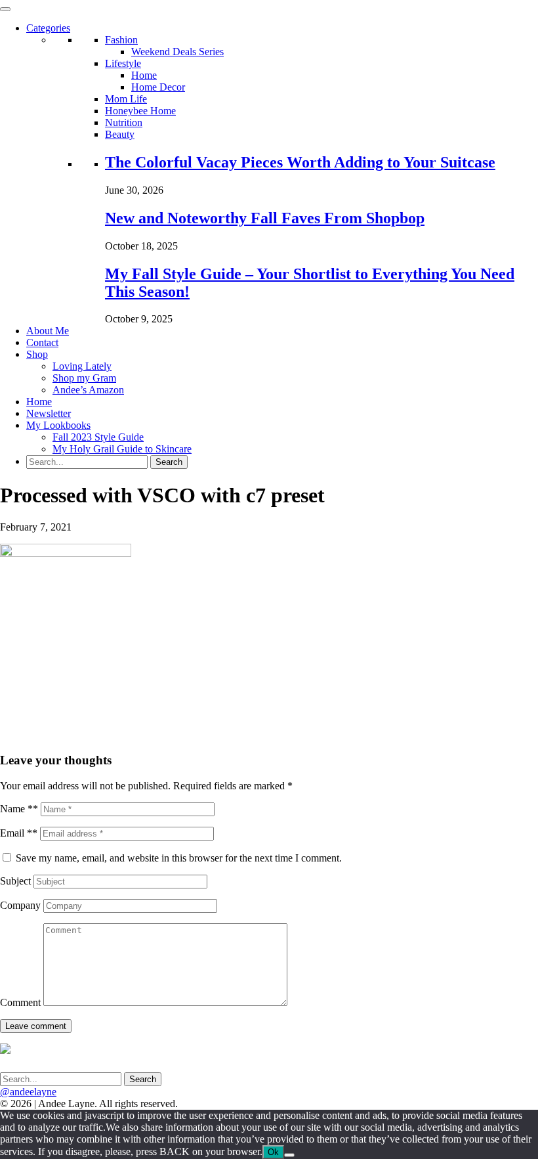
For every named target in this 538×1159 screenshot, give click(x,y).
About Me (47, 330)
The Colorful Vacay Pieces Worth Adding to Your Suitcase (300, 162)
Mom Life (126, 98)
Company (20, 905)
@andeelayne (28, 1091)
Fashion (121, 39)
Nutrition (123, 122)
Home (144, 75)
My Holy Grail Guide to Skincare (122, 448)
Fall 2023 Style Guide (98, 437)
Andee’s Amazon (88, 389)
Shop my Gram (84, 377)
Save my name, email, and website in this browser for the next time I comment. (179, 858)
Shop (37, 354)
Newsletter (48, 413)
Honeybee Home (140, 110)
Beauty (119, 134)
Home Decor (158, 87)
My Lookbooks (58, 425)
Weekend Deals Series (177, 51)
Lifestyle (123, 63)
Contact (42, 342)
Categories (48, 27)
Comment (20, 1002)
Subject (15, 880)
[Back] (289, 1155)
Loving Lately (82, 366)
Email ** (18, 833)
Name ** (19, 808)
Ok (273, 1152)
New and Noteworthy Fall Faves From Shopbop (264, 218)
